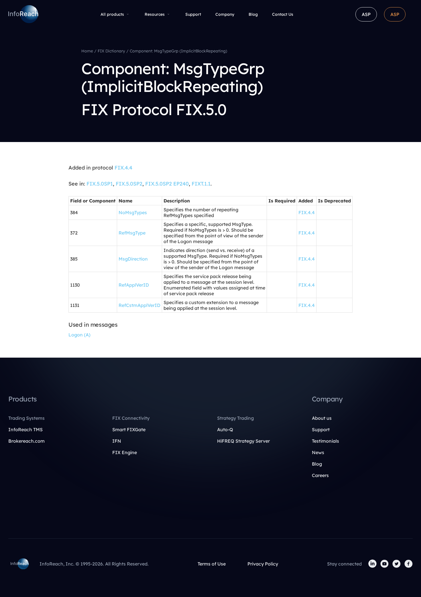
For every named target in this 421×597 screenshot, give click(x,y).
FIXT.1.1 (201, 183)
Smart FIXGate (128, 429)
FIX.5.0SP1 (99, 183)
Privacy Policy (262, 564)
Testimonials (325, 441)
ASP (366, 14)
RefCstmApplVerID (139, 305)
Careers (320, 475)
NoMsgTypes (133, 212)
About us (322, 418)
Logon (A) (79, 335)
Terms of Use (212, 564)
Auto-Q (225, 429)
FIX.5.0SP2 (129, 183)
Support (193, 14)
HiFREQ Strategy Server (243, 441)
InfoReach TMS (25, 429)
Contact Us (282, 14)
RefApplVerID (134, 285)
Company (224, 14)
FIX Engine (124, 452)
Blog (253, 14)
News (318, 452)
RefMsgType (132, 233)
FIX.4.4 (123, 167)
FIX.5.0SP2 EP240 (167, 183)
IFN (116, 441)
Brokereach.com (26, 441)
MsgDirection (133, 259)
